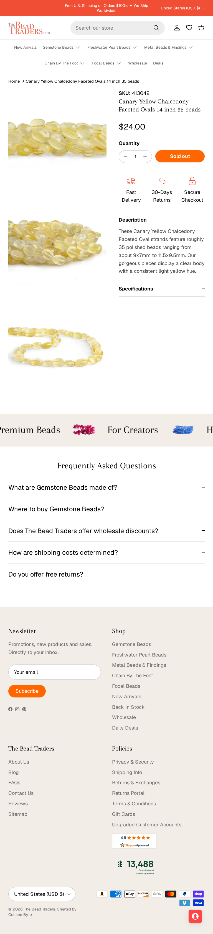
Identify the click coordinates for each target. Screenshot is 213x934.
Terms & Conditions (134, 803)
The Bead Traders (39, 909)
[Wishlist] (189, 27)
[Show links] (80, 47)
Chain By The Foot (61, 63)
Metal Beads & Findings (165, 47)
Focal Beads (103, 63)
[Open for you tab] (195, 916)
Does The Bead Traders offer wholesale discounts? (83, 530)
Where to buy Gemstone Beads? (56, 509)
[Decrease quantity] (124, 157)
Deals (158, 63)
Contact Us (21, 793)
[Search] (156, 27)
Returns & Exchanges (136, 782)
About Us (18, 762)
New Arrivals (25, 47)
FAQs (14, 782)
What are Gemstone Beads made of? (62, 487)
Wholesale (137, 63)
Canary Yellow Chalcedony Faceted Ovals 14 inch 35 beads (82, 81)
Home (14, 81)
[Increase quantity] (146, 157)
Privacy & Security (133, 762)
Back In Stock (128, 707)
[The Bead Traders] (29, 28)
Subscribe (27, 691)
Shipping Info (127, 772)
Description (133, 220)
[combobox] (117, 28)
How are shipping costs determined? (63, 552)
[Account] (175, 27)
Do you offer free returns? (45, 574)
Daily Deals (125, 728)
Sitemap (17, 814)
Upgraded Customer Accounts (146, 824)
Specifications (136, 289)
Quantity (129, 143)
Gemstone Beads (58, 47)
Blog (13, 772)
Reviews (18, 803)
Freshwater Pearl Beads (108, 47)
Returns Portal (128, 793)
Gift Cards (123, 814)
